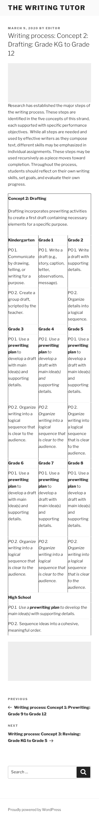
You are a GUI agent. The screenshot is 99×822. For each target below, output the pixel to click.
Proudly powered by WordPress (34, 809)
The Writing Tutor (47, 8)
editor (53, 28)
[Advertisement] (49, 82)
